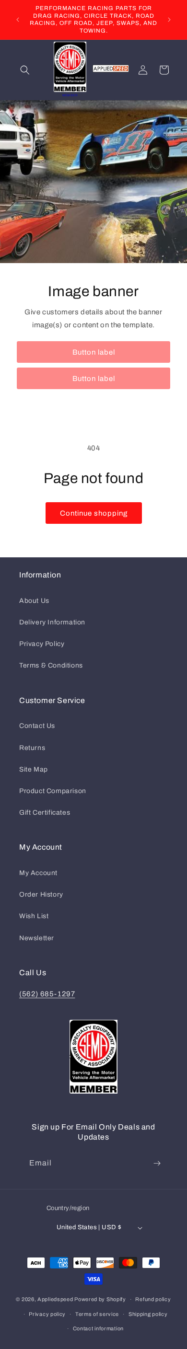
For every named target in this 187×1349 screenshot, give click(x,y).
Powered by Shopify (100, 1299)
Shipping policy (148, 1314)
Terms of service (97, 1314)
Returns (32, 747)
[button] (24, 70)
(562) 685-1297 (47, 994)
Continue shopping (94, 513)
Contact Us (37, 725)
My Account (38, 872)
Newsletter (36, 938)
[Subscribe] (156, 1163)
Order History (41, 894)
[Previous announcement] (17, 19)
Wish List (33, 916)
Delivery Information (52, 622)
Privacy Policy (41, 643)
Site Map (33, 769)
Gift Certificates (44, 812)
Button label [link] (93, 352)
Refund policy (153, 1299)
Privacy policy (47, 1314)
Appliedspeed (55, 1299)
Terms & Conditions (51, 665)
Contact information (98, 1328)
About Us (34, 600)
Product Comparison (52, 791)
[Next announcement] (169, 19)
